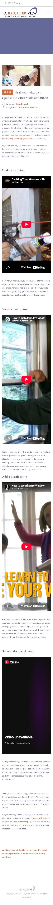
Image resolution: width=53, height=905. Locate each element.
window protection (11, 853)
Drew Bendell (22, 104)
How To (33, 107)
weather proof (40, 850)
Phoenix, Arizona (39, 818)
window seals (27, 853)
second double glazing (22, 850)
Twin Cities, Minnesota (17, 821)
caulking (6, 850)
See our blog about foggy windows (18, 138)
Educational (23, 107)
